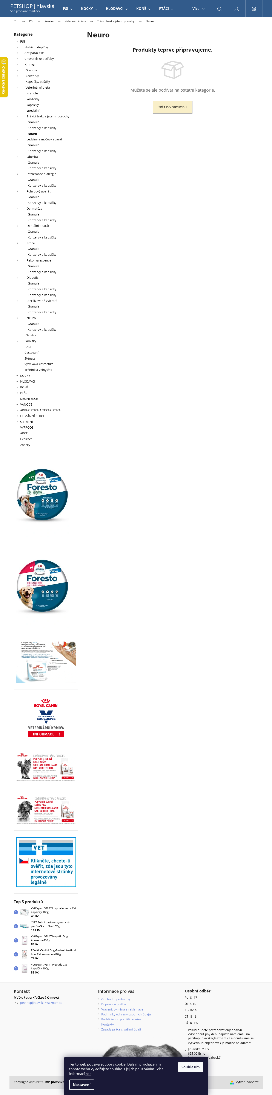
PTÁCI (24, 393)
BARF (28, 347)
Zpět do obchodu (172, 107)
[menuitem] (68, 8)
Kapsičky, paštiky (38, 82)
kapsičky (33, 105)
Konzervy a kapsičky (42, 128)
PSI (22, 41)
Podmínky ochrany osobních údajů (126, 1014)
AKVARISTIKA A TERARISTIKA (40, 410)
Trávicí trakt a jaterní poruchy (48, 116)
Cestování (31, 353)
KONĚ (24, 387)
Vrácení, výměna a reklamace (122, 1009)
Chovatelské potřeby (39, 59)
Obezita (32, 157)
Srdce (31, 243)
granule (32, 93)
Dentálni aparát (38, 226)
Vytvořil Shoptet (247, 1082)
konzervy (33, 99)
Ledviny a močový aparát (44, 139)
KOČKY (25, 376)
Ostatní (31, 335)
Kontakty (107, 1024)
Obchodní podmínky (116, 999)
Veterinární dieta (38, 87)
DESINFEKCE (29, 399)
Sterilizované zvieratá (42, 301)
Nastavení (82, 1084)
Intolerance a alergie (41, 174)
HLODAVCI (27, 381)
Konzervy (32, 76)
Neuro (32, 134)
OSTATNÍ (26, 422)
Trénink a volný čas (38, 370)
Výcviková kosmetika (39, 364)
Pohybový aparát (39, 191)
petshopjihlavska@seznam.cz (41, 1003)
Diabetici (33, 277)
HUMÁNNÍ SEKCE (32, 416)
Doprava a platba (113, 1004)
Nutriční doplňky (37, 47)
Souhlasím (190, 1067)
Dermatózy (34, 208)
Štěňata (30, 358)
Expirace (26, 439)
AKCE (24, 433)
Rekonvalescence (39, 260)
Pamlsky (30, 341)
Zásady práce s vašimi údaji (121, 1029)
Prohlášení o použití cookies (121, 1019)
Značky (25, 445)
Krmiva (30, 64)
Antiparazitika (35, 53)
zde (88, 1073)
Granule (31, 70)
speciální (33, 110)
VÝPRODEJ (27, 427)
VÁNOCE (26, 404)
